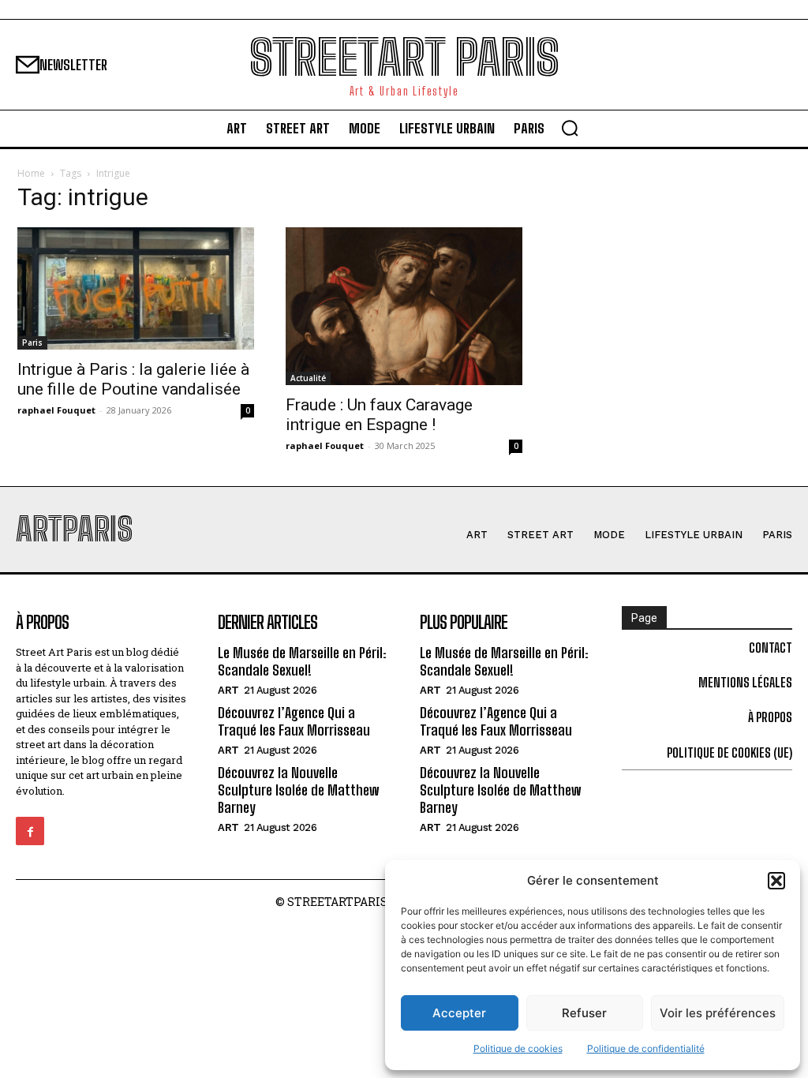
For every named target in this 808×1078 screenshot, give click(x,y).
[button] (776, 881)
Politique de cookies (518, 1048)
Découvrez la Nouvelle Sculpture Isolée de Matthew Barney (298, 789)
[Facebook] (30, 831)
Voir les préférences (718, 1012)
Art (228, 690)
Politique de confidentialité (646, 1048)
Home (31, 173)
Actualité (308, 378)
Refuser (584, 1012)
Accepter (459, 1012)
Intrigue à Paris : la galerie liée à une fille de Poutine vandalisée (133, 379)
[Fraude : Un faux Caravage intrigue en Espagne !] (404, 306)
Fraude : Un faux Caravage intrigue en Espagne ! (379, 414)
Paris (32, 342)
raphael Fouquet (56, 410)
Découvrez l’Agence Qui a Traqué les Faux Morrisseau (294, 721)
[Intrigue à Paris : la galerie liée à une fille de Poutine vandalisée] (135, 288)
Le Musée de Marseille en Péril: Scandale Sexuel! (302, 661)
